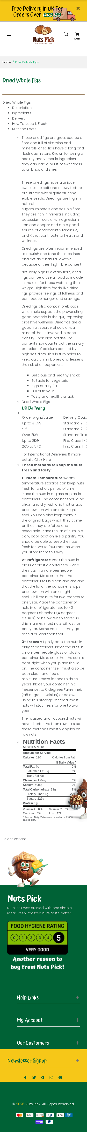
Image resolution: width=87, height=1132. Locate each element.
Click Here (42, 459)
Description (22, 107)
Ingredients (21, 113)
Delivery (18, 118)
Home (6, 62)
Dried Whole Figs (16, 102)
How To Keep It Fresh (29, 123)
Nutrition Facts (24, 129)
